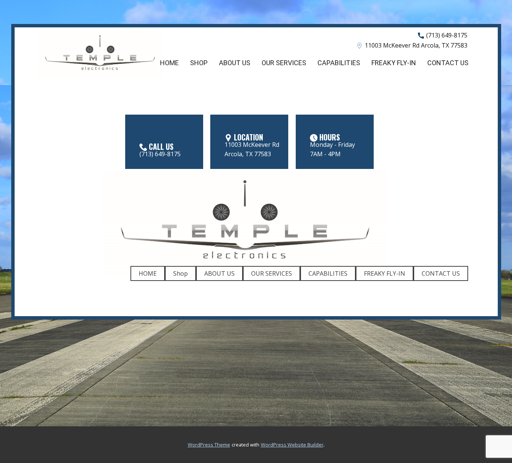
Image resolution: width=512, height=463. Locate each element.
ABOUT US (234, 63)
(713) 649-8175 (446, 35)
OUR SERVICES (284, 63)
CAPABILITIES (338, 63)
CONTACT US (448, 63)
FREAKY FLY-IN (393, 63)
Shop (199, 63)
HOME (169, 63)
